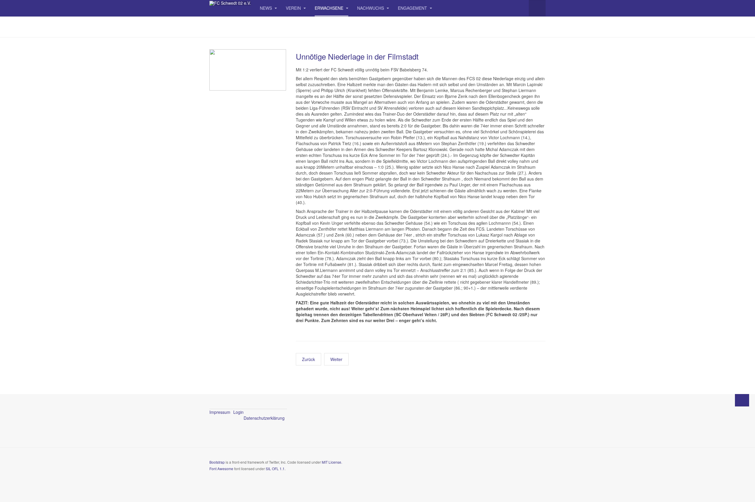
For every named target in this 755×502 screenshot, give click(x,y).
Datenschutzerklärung (264, 418)
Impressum (219, 412)
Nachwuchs (371, 8)
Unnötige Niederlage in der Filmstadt (357, 56)
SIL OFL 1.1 (275, 468)
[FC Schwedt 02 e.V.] (230, 3)
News (266, 8)
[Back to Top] (742, 400)
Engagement (413, 8)
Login (238, 412)
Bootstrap (217, 462)
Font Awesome (221, 468)
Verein (294, 8)
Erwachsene (329, 8)
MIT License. (332, 462)
